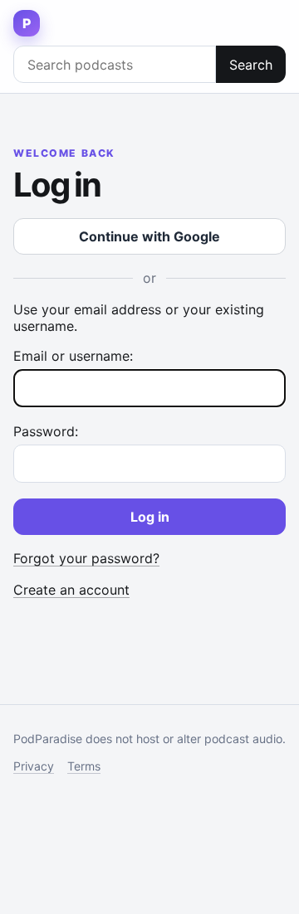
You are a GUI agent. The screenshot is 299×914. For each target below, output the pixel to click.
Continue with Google (149, 236)
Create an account (71, 589)
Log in (149, 516)
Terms (83, 766)
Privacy (33, 766)
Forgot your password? (86, 558)
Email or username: (73, 356)
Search (250, 64)
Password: (45, 431)
